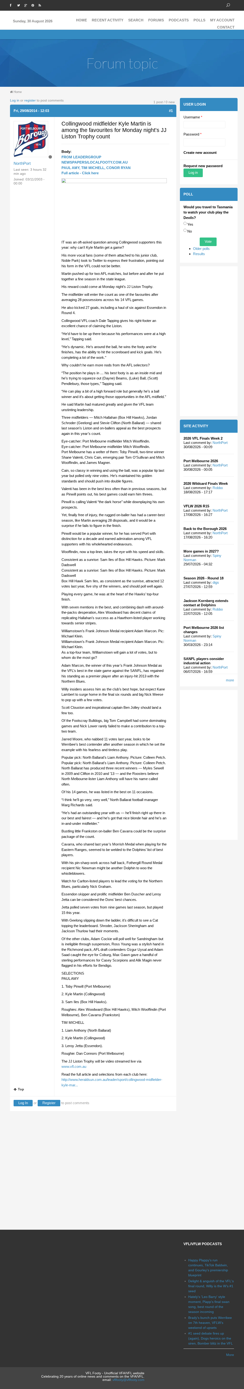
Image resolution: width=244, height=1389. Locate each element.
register (30, 100)
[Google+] (26, 4)
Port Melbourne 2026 (200, 461)
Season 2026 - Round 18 (203, 578)
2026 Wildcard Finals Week (205, 483)
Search (135, 20)
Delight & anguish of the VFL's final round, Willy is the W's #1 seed (211, 1286)
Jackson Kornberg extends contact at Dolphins (205, 603)
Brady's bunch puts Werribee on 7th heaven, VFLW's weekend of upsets (210, 1323)
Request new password (203, 166)
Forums (156, 20)
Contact (225, 27)
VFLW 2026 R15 (196, 506)
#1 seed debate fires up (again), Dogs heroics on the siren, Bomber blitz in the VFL (210, 1338)
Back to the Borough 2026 (205, 529)
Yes (190, 224)
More (230, 1355)
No (189, 231)
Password (192, 134)
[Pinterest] (33, 4)
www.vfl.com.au (73, 1066)
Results (199, 254)
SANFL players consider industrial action (203, 661)
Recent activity (107, 20)
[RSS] (41, 4)
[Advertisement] (208, 341)
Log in (14, 100)
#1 (171, 111)
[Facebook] (12, 4)
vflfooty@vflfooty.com (128, 1380)
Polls (199, 20)
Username (192, 117)
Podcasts (179, 20)
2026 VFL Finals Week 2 (203, 438)
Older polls (201, 249)
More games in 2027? (201, 551)
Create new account (200, 153)
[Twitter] (19, 4)
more (230, 680)
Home (81, 20)
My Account (222, 20)
